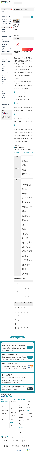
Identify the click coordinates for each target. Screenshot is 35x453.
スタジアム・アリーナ (5, 83)
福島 (6, 440)
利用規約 (28, 419)
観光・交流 (4, 77)
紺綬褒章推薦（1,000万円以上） (6, 51)
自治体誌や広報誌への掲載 (5, 39)
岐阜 (26, 440)
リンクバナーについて (30, 416)
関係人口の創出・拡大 (6, 75)
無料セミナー (12, 424)
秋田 (2, 440)
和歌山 (7, 446)
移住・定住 (4, 73)
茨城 (12, 438)
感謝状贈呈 (3, 31)
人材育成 (4, 70)
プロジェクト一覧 (27, 1)
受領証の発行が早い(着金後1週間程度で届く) (6, 37)
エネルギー (4, 89)
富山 (24, 438)
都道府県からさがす (5, 436)
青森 (5, 438)
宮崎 (24, 446)
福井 (28, 438)
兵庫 (2, 446)
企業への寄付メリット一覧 (5, 29)
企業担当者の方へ (21, 5)
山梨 (22, 440)
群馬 (16, 438)
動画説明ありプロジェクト (5, 11)
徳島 (14, 446)
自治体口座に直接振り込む (5, 14)
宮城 (9, 438)
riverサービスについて (5, 410)
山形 (4, 440)
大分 (22, 446)
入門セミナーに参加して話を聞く (6, 24)
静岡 (28, 440)
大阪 (8, 445)
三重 (2, 445)
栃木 (14, 438)
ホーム (2, 399)
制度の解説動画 (29, 415)
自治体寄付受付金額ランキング (6, 21)
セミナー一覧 (32, 1)
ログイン (20, 430)
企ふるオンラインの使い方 (6, 5)
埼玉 (18, 438)
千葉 (12, 440)
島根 (14, 445)
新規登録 (20, 432)
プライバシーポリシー (30, 418)
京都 (6, 445)
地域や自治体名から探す (21, 1)
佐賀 (24, 445)
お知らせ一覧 (12, 427)
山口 (12, 446)
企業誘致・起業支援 (5, 59)
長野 (24, 440)
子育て (3, 93)
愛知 (22, 441)
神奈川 (17, 440)
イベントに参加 (21, 414)
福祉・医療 (4, 97)
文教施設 (3, 81)
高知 (12, 447)
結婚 (3, 91)
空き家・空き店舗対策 (5, 107)
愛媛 (18, 446)
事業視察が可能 (4, 46)
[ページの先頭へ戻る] (32, 446)
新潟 (22, 438)
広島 (18, 445)
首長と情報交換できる (5, 34)
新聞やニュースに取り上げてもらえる (6, 49)
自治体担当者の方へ (14, 5)
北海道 (3, 438)
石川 (26, 438)
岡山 (16, 445)
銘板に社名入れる (4, 44)
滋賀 (4, 445)
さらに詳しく (30, 347)
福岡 (22, 445)
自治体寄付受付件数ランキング (6, 19)
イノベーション (4, 66)
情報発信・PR (14, 33)
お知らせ (11, 422)
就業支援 (3, 68)
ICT (3, 64)
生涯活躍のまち (5, 72)
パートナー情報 (29, 413)
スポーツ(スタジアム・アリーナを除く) (6, 86)
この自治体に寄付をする (27, 49)
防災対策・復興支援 (5, 102)
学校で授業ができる (21, 413)
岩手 (7, 438)
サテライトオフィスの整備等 (6, 62)
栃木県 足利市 (15, 29)
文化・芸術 (4, 79)
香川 (16, 446)
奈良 (4, 446)
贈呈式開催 (20, 407)
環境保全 (4, 99)
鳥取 (12, 445)
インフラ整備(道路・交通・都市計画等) (6, 105)
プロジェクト (28, 399)
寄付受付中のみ (27, 17)
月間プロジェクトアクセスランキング (6, 17)
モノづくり (4, 95)
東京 (14, 440)
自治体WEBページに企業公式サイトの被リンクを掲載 (6, 42)
